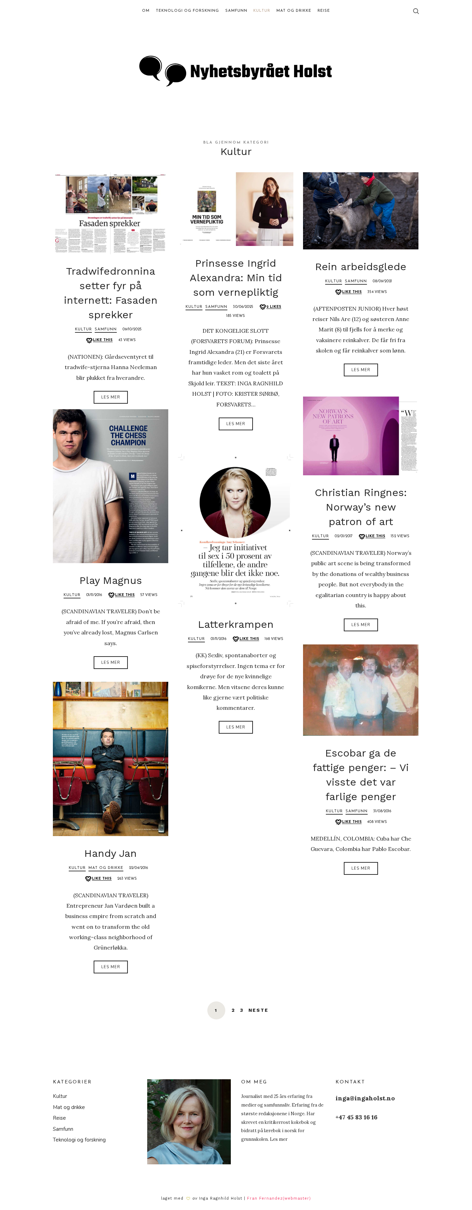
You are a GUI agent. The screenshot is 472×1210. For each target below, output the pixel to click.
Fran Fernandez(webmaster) (279, 1198)
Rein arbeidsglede (360, 266)
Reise (59, 1118)
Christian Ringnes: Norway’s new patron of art (361, 507)
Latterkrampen (236, 624)
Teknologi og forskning (79, 1139)
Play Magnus (110, 580)
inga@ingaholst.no (365, 1098)
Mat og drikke (105, 868)
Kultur (83, 329)
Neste (258, 1010)
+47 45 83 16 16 (356, 1117)
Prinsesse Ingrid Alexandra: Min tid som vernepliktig (236, 277)
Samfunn (106, 329)
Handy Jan (110, 853)
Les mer (110, 397)
